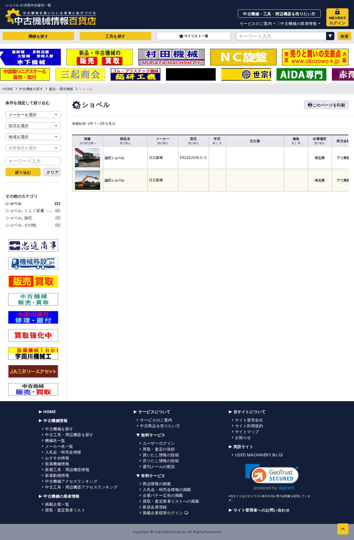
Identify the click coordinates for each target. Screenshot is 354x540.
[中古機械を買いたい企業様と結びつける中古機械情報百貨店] (51, 16)
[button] (272, 477)
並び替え (125, 143)
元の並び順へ (87, 143)
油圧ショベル (114, 158)
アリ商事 (343, 158)
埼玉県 (320, 158)
